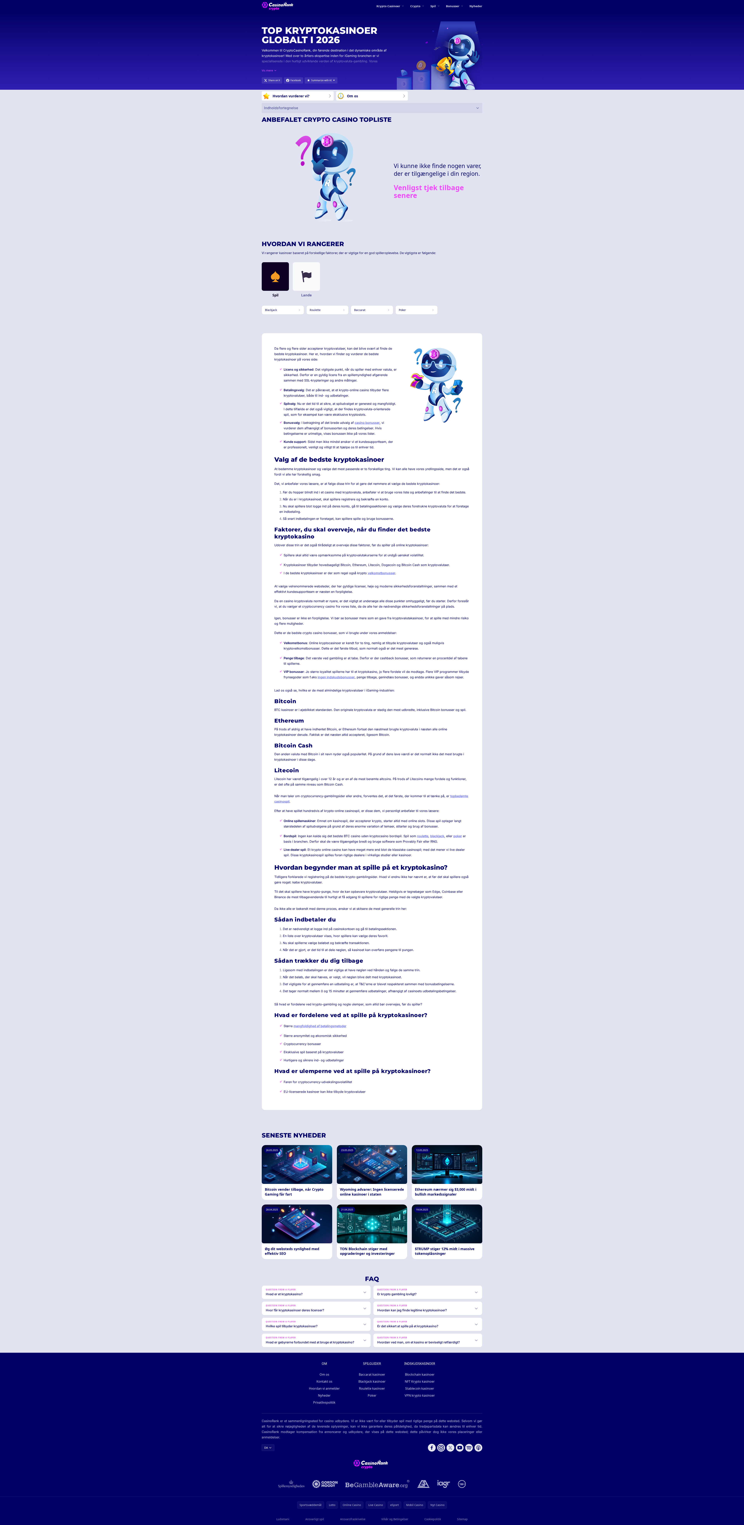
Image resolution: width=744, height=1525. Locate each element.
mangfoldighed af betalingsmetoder (320, 1026)
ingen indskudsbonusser (336, 677)
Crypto (415, 6)
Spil (433, 6)
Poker (372, 1395)
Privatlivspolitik (324, 1402)
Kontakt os (324, 1381)
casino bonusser (367, 423)
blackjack (437, 836)
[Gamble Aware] (377, 1484)
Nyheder (475, 6)
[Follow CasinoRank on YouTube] (460, 1448)
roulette (422, 836)
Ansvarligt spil (314, 1519)
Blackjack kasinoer (372, 1381)
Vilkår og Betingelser (394, 1519)
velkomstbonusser (381, 573)
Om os (324, 1374)
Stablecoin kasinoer (419, 1388)
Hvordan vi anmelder (324, 1388)
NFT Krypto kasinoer (420, 1381)
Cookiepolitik (432, 1519)
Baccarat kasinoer (372, 1374)
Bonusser (452, 6)
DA (266, 1447)
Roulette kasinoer (372, 1388)
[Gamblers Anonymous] (423, 1484)
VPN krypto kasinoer (420, 1395)
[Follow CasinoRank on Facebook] (432, 1448)
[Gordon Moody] (325, 1484)
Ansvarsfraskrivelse (352, 1519)
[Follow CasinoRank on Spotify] (469, 1448)
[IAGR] (443, 1484)
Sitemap (462, 1519)
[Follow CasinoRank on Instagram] (441, 1448)
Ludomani (282, 1519)
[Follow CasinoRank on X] (450, 1448)
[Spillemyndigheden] (291, 1484)
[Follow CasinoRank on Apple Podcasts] (478, 1448)
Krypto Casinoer (388, 6)
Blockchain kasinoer (420, 1374)
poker (457, 836)
